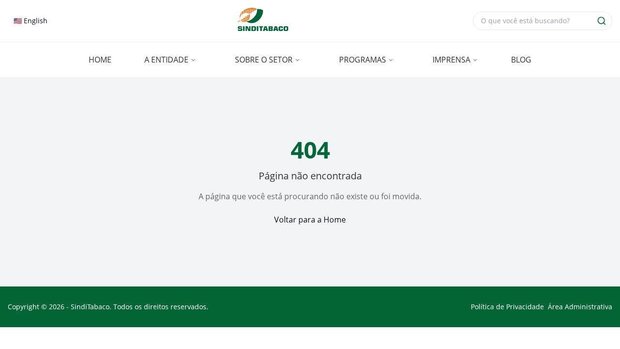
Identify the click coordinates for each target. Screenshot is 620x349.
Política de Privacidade (507, 306)
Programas (362, 59)
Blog (521, 59)
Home (100, 59)
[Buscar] (601, 21)
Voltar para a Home (310, 219)
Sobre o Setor (264, 59)
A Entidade (166, 59)
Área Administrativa (580, 306)
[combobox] (30, 21)
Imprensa (451, 59)
